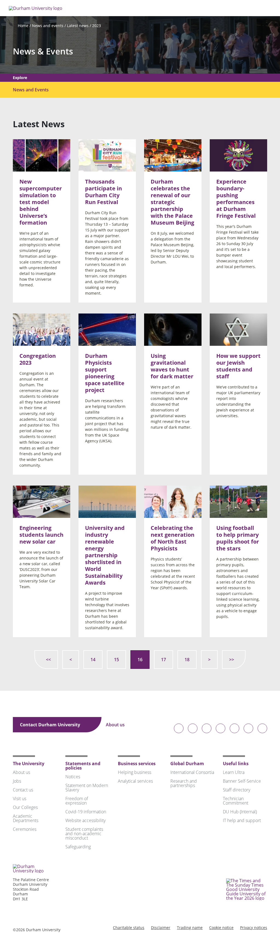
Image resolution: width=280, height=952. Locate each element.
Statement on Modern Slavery (86, 787)
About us (116, 724)
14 (93, 660)
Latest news (78, 25)
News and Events (31, 90)
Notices (72, 777)
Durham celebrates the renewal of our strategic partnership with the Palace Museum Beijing (172, 202)
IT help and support (242, 820)
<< (48, 660)
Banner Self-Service (242, 781)
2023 (96, 25)
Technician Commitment (235, 801)
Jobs (17, 781)
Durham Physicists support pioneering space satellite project (104, 372)
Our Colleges (25, 807)
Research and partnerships (183, 783)
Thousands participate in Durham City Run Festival (103, 191)
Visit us (19, 799)
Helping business (134, 772)
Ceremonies (24, 829)
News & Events (43, 51)
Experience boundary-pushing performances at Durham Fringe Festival (236, 198)
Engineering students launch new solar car (41, 534)
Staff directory (236, 790)
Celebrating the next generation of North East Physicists (172, 538)
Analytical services (135, 781)
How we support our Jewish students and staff (238, 366)
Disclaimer (160, 927)
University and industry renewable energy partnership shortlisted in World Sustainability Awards (105, 555)
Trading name (190, 927)
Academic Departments (25, 818)
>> (231, 660)
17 (163, 660)
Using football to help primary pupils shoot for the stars (237, 538)
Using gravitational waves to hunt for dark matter (172, 366)
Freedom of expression (76, 801)
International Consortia (192, 772)
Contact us (23, 790)
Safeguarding (78, 847)
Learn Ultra (233, 772)
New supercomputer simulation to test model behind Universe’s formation (40, 202)
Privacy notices (253, 927)
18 (187, 660)
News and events (47, 25)
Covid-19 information (85, 812)
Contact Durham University (50, 725)
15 (116, 660)
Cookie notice (221, 927)
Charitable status (128, 927)
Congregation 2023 (37, 359)
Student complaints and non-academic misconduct (84, 833)
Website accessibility (85, 820)
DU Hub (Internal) (240, 812)
